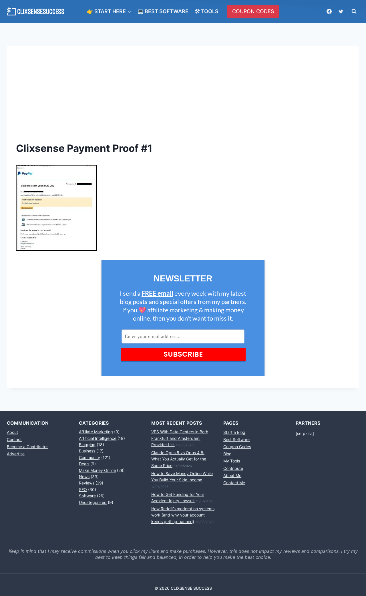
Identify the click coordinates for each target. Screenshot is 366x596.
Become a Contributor (27, 446)
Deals (84, 463)
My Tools (231, 460)
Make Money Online (97, 470)
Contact (14, 439)
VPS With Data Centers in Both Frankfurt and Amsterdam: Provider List (179, 438)
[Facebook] (329, 11)
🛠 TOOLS (206, 11)
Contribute (233, 468)
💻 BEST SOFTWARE (162, 11)
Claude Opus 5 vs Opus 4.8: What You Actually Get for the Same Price (178, 459)
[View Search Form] (354, 11)
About (12, 432)
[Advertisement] (183, 98)
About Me (232, 475)
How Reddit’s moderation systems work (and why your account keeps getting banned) (182, 515)
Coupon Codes (237, 446)
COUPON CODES (253, 11)
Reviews (86, 482)
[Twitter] (341, 11)
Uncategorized (93, 502)
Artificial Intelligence (97, 438)
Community (89, 457)
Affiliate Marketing (96, 431)
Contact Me (234, 482)
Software (87, 495)
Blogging (87, 444)
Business (87, 450)
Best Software (236, 439)
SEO (83, 489)
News (84, 476)
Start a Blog (234, 432)
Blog (227, 453)
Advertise (16, 453)
